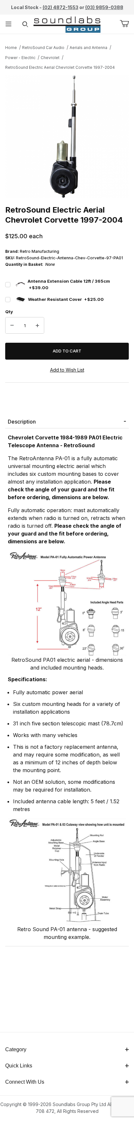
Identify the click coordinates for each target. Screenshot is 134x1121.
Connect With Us (24, 1082)
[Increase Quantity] (37, 325)
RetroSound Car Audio (43, 47)
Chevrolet (50, 57)
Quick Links (18, 1065)
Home (11, 47)
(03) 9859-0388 (104, 7)
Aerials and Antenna (88, 47)
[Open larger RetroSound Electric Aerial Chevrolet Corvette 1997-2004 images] (67, 136)
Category (15, 1049)
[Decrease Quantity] (12, 325)
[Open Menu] (8, 24)
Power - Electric (20, 57)
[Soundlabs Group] (67, 23)
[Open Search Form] (25, 24)
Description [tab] (22, 421)
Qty (9, 311)
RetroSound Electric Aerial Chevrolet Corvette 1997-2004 (60, 67)
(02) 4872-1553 (60, 7)
